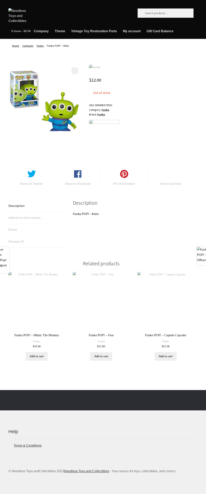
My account (132, 31)
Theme (60, 31)
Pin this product (124, 184)
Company (41, 31)
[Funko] (104, 135)
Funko (40, 46)
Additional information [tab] (24, 218)
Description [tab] (16, 206)
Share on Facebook (78, 184)
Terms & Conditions (28, 445)
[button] (75, 70)
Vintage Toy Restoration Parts (94, 31)
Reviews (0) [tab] (16, 241)
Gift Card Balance (160, 31)
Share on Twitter (31, 184)
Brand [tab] (12, 229)
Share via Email (170, 184)
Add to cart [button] (37, 356)
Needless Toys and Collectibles (86, 471)
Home (15, 46)
